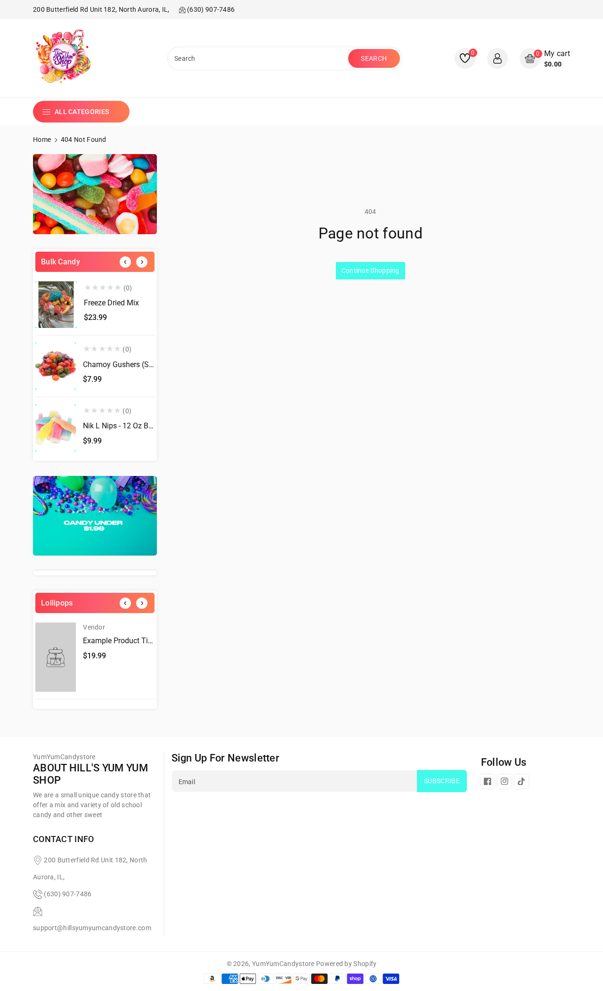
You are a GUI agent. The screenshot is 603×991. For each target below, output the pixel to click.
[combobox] (259, 58)
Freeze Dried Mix (111, 302)
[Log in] (497, 58)
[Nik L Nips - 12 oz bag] (55, 427)
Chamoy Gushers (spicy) (124, 364)
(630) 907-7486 (67, 894)
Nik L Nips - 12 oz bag (120, 425)
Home (42, 139)
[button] (545, 58)
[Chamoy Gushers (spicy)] (55, 366)
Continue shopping (370, 270)
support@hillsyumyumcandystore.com (92, 928)
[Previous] (125, 262)
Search (374, 58)
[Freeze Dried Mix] (56, 304)
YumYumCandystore (283, 963)
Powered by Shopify (346, 963)
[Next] (141, 262)
